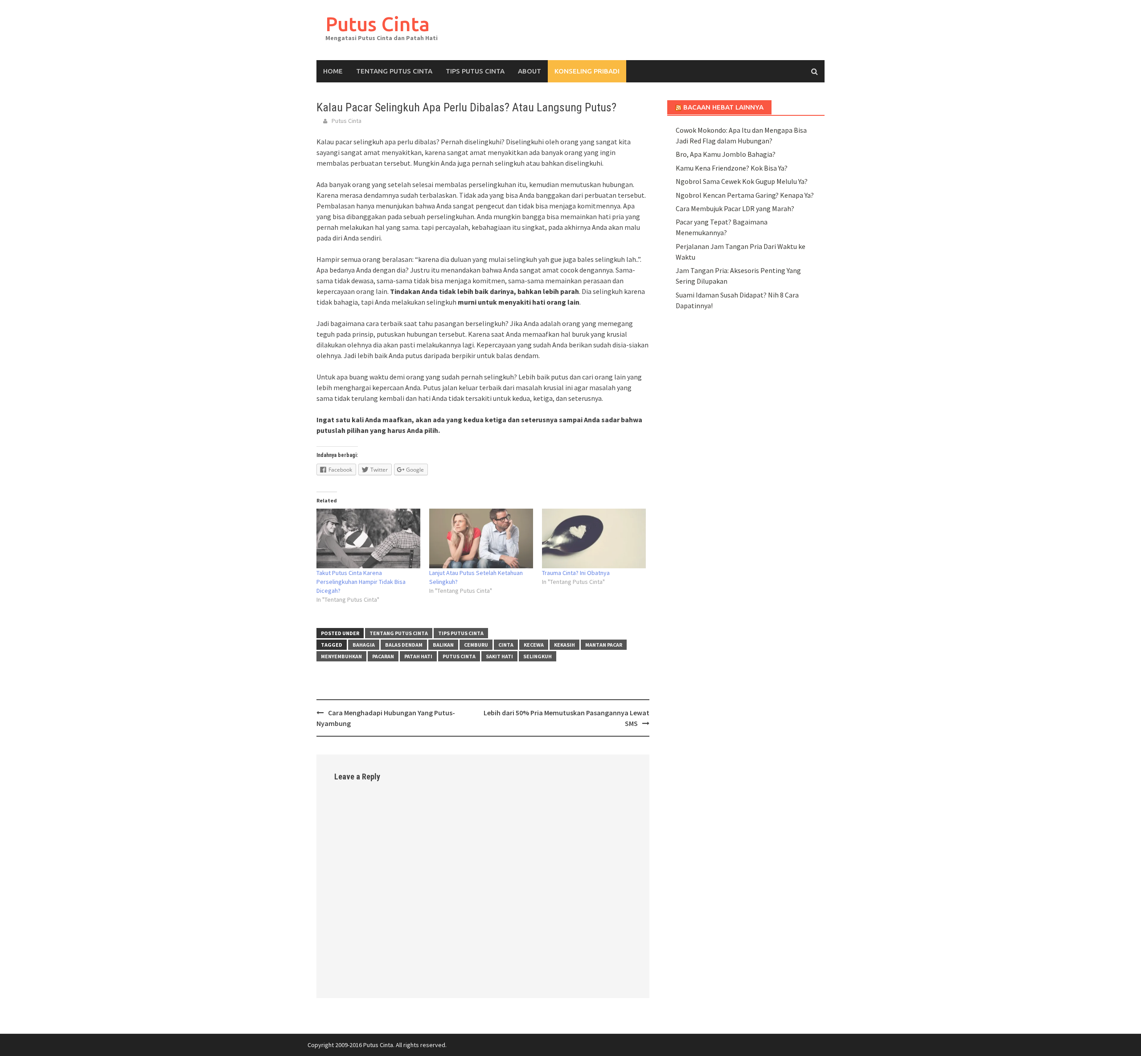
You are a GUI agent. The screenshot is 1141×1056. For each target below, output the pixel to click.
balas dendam (404, 644)
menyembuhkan (341, 656)
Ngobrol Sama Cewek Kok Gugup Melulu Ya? (742, 181)
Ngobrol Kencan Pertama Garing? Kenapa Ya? (745, 195)
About (529, 71)
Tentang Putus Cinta (394, 71)
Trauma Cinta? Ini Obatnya (576, 573)
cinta (505, 644)
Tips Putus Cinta (475, 71)
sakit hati (499, 656)
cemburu (476, 644)
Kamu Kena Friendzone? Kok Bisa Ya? (732, 167)
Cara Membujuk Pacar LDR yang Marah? (735, 208)
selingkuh (537, 656)
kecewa (534, 644)
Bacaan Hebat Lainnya (723, 107)
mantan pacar (603, 644)
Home (333, 71)
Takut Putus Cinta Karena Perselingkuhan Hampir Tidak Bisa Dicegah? (361, 582)
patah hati (418, 656)
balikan (443, 644)
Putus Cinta (377, 24)
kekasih (564, 644)
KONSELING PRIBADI (587, 71)
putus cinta (459, 656)
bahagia (364, 644)
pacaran (383, 656)
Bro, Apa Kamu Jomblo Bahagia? (726, 154)
